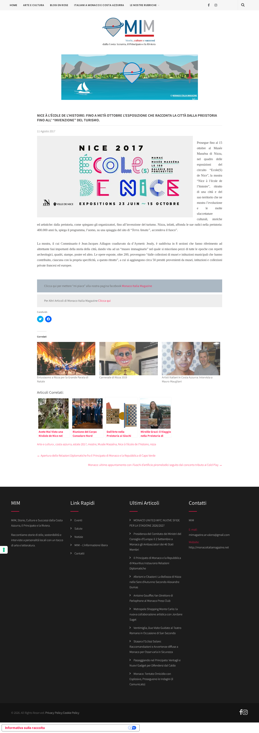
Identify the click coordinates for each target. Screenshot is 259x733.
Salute (78, 528)
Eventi (78, 520)
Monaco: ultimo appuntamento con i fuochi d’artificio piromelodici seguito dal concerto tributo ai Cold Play (155, 465)
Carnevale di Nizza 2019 (113, 377)
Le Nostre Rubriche (143, 5)
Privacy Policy (53, 713)
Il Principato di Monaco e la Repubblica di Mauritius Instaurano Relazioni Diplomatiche (155, 563)
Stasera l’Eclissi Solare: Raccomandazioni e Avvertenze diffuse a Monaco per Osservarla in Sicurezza (154, 646)
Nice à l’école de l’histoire (133, 444)
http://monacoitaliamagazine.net (209, 547)
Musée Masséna (107, 444)
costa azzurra (63, 444)
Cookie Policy (71, 713)
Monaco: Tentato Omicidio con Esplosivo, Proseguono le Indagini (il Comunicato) (151, 679)
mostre (92, 444)
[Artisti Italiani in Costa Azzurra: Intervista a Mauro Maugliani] (191, 358)
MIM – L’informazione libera (91, 545)
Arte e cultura (33, 5)
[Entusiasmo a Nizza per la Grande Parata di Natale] (66, 358)
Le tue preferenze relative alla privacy (88, 728)
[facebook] (208, 5)
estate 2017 (80, 444)
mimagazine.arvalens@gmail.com (209, 535)
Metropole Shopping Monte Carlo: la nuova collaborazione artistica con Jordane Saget (156, 614)
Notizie (78, 537)
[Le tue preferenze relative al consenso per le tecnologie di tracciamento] (4, 550)
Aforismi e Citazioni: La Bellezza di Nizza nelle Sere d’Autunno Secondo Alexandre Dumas (155, 582)
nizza (153, 444)
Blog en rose (59, 5)
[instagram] (215, 5)
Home (13, 5)
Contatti (79, 553)
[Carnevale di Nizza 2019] (128, 358)
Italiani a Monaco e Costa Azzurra (99, 5)
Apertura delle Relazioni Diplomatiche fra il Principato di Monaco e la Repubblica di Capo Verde (96, 455)
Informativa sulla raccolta (25, 728)
